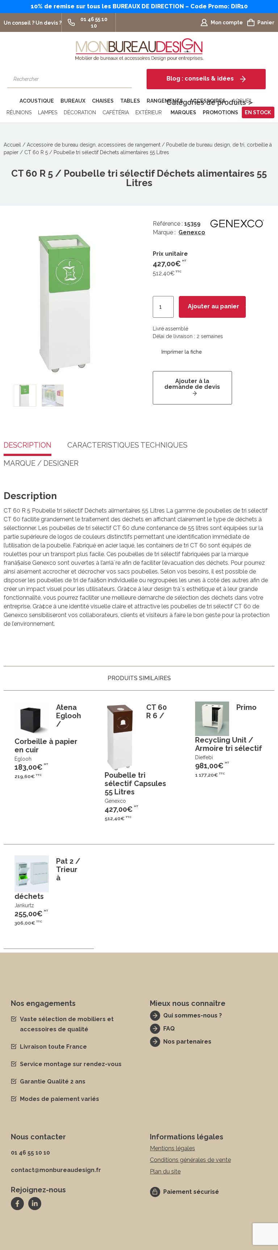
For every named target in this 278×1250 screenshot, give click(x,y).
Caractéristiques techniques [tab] (127, 445)
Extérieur (148, 112)
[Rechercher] (123, 79)
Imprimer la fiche (181, 352)
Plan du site (165, 1171)
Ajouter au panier (213, 306)
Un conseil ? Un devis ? (33, 23)
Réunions (19, 112)
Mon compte (227, 22)
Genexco (191, 232)
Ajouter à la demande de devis (192, 384)
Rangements (165, 101)
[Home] (10, 101)
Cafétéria (115, 112)
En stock (258, 112)
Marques (183, 112)
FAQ (169, 1028)
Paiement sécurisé (191, 1191)
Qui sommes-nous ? (192, 1015)
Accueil (12, 145)
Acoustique (37, 101)
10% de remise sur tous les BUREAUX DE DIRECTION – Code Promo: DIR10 (139, 6)
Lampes (47, 112)
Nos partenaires (187, 1041)
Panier (265, 22)
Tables (130, 101)
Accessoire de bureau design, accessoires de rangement (93, 145)
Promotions (220, 112)
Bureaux (72, 101)
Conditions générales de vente (190, 1159)
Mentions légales (172, 1148)
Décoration (80, 112)
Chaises (103, 101)
